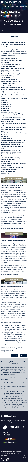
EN (5, 6)
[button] (14, 355)
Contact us (11, 450)
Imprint (3, 450)
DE (2, 6)
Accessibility (17, 452)
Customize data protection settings (10, 454)
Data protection (6, 452)
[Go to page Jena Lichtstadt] (11, 2)
